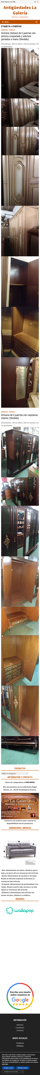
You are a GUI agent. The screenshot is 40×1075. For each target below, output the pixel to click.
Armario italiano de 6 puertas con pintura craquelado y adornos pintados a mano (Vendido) (18, 36)
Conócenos (20, 1027)
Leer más (5, 1064)
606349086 (30, 782)
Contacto (20, 1030)
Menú (7, 22)
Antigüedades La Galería (20, 10)
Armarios (4, 30)
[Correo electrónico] (37, 2)
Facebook (20, 1043)
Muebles (12, 30)
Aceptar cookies (8, 1068)
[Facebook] (35, 2)
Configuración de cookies (11, 1071)
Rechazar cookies (22, 1068)
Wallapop (20, 1046)
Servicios (20, 1025)
